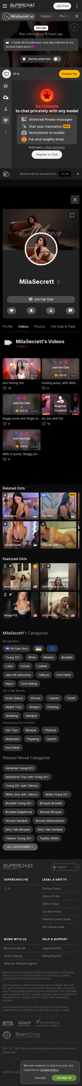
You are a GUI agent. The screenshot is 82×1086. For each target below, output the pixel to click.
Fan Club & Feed (63, 327)
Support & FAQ (51, 948)
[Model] (75, 199)
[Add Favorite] (6, 74)
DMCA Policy (50, 904)
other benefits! (54, 147)
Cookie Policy (49, 1070)
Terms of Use (50, 896)
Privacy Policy (51, 888)
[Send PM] (70, 310)
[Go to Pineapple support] (7, 1035)
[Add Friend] (50, 310)
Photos (67, 16)
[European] (52, 648)
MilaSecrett (13, 633)
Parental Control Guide (56, 919)
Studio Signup (13, 955)
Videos (47, 16)
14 (9, 388)
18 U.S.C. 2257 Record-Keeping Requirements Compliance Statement (39, 1050)
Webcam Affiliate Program (20, 963)
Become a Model (14, 948)
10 (48, 423)
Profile (7, 327)
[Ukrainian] (38, 648)
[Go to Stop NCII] (28, 1035)
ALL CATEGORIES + (20, 846)
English (61, 867)
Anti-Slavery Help (53, 927)
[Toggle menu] (5, 6)
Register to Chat (47, 154)
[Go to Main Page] (25, 6)
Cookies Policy (52, 911)
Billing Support (51, 955)
